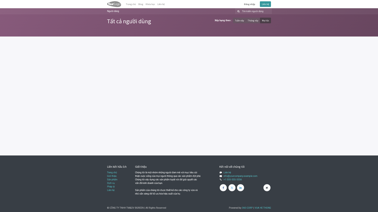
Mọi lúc (265, 20)
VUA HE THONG (263, 207)
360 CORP (247, 207)
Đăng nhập (249, 4)
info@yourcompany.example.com (240, 176)
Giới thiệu (112, 176)
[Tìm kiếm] (238, 11)
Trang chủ (112, 172)
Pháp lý (111, 186)
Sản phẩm (112, 179)
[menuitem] (131, 4)
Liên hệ (265, 4)
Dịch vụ (111, 183)
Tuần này (239, 20)
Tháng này (253, 20)
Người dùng (113, 11)
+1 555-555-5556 (233, 179)
